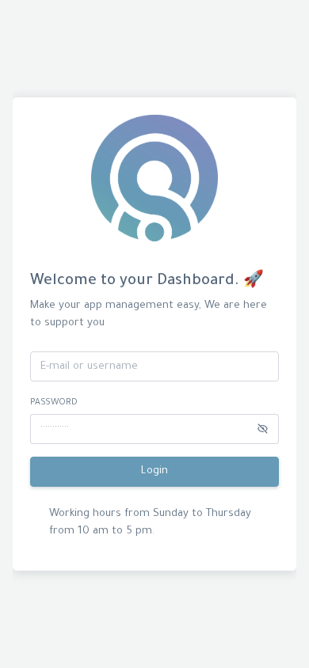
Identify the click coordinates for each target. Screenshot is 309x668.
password (54, 403)
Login (154, 471)
